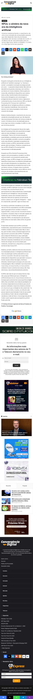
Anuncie (3, 561)
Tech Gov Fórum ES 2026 (7, 633)
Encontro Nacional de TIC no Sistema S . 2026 (13, 626)
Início (4, 17)
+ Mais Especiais (5, 648)
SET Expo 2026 (5, 621)
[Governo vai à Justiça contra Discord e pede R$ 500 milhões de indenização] (6, 493)
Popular (25, 486)
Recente (8, 486)
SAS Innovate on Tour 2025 (8, 640)
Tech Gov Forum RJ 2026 (7, 635)
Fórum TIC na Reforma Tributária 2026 (11, 631)
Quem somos (4, 558)
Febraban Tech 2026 (6, 618)
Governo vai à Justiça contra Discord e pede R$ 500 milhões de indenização (21, 492)
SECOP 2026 (4, 623)
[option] (16, 427)
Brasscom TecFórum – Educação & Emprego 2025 (14, 643)
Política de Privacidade (7, 563)
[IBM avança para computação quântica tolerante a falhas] (6, 501)
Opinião (8, 17)
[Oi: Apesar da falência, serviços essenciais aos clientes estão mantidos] (6, 508)
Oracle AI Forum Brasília (7, 638)
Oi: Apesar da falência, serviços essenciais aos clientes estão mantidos (21, 507)
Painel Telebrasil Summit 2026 (9, 628)
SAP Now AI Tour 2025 (7, 645)
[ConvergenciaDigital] (10, 3)
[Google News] (16, 311)
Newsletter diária (5, 566)
